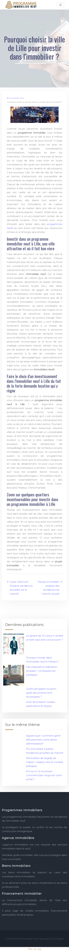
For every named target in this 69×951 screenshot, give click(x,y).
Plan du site (34, 949)
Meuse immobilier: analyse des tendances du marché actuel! (48, 587)
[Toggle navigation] (60, 4)
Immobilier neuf (17, 98)
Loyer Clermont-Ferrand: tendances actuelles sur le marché (21, 587)
